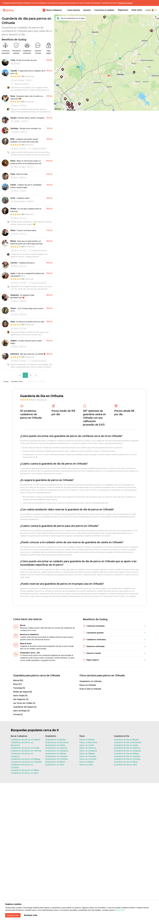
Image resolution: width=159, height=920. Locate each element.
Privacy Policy (120, 910)
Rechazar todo (30, 915)
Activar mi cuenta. (125, 3)
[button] (114, 626)
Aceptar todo (13, 915)
